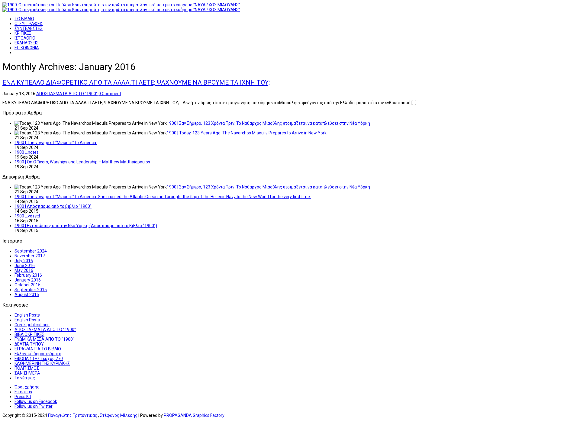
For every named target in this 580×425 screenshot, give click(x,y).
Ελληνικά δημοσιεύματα (37, 353)
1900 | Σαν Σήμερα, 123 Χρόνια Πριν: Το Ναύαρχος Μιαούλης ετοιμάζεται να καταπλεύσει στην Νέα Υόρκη (268, 123)
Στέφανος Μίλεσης (118, 415)
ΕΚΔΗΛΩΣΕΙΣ (26, 42)
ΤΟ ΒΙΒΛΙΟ (24, 18)
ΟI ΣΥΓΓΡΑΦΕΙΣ (28, 23)
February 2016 (28, 275)
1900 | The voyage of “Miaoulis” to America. (55, 142)
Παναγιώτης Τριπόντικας (72, 415)
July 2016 (23, 260)
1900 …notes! (27, 152)
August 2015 (26, 294)
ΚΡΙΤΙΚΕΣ (22, 33)
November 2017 (29, 255)
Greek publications (32, 324)
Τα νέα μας (24, 377)
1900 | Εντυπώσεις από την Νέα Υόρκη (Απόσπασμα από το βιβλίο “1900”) (85, 225)
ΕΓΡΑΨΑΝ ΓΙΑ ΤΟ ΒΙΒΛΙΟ (37, 348)
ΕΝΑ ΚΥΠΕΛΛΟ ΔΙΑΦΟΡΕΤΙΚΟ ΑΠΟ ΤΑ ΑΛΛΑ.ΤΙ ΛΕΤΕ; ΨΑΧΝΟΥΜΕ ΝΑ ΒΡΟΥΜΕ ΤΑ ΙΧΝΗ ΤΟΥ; (136, 82)
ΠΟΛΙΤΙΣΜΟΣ (26, 368)
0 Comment (109, 93)
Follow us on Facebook (35, 401)
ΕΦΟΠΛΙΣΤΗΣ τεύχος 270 (38, 358)
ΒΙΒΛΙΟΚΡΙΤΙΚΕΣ (29, 334)
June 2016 (24, 265)
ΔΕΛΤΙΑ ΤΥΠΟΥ (29, 344)
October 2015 (27, 284)
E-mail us (23, 391)
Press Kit (22, 396)
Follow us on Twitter (33, 406)
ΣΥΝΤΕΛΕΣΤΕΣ (28, 28)
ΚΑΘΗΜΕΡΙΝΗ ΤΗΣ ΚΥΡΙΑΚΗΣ (42, 363)
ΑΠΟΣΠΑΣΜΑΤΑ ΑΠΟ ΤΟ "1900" (67, 93)
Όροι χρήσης (27, 387)
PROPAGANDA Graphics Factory (194, 415)
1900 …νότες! (27, 216)
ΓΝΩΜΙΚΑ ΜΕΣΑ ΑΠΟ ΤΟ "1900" (44, 339)
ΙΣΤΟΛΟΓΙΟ (24, 38)
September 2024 (30, 251)
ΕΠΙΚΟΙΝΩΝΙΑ (26, 47)
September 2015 (30, 289)
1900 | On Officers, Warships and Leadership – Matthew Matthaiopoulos (82, 161)
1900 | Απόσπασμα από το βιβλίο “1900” (53, 206)
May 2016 (23, 270)
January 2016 (27, 280)
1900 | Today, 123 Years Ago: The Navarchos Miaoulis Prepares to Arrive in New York (247, 132)
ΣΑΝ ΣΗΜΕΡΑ (27, 373)
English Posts (27, 315)
